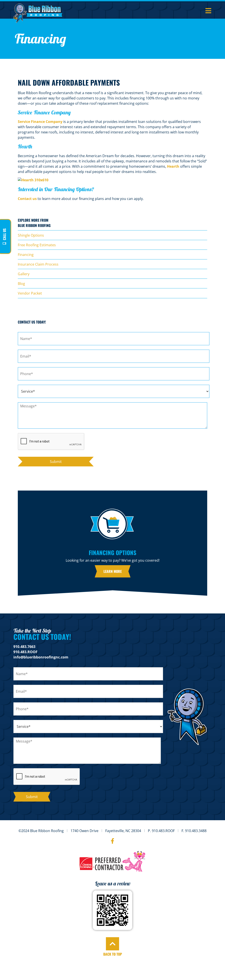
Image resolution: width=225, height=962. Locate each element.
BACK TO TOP (112, 954)
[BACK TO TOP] (112, 943)
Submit (56, 461)
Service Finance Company (40, 121)
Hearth (173, 166)
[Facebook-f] (112, 841)
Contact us (27, 198)
